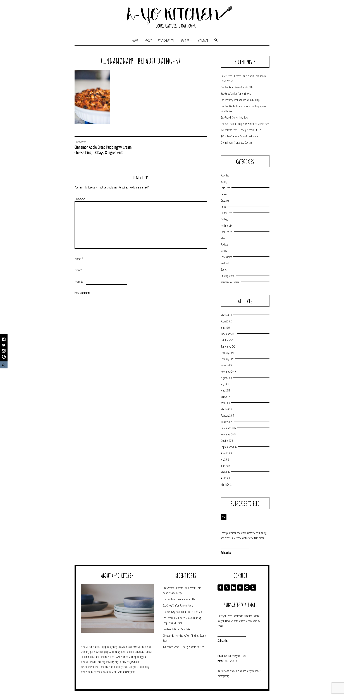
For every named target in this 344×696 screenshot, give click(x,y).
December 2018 (228, 428)
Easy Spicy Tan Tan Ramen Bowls (236, 94)
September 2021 (228, 346)
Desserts (224, 194)
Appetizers (225, 175)
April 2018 (225, 478)
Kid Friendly (226, 226)
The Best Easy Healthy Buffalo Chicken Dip (240, 100)
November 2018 (228, 434)
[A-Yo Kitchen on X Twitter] (227, 587)
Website (79, 281)
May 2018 (225, 472)
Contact (203, 40)
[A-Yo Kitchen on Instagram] (240, 587)
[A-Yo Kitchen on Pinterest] (247, 587)
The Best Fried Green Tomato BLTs (237, 87)
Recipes (184, 40)
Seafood (225, 263)
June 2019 (225, 390)
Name (79, 259)
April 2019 (225, 403)
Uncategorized (227, 276)
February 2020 (227, 359)
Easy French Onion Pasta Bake (234, 117)
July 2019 (225, 384)
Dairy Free (225, 188)
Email (78, 270)
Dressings (225, 200)
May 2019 (225, 397)
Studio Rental (166, 40)
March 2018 (226, 485)
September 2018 (228, 447)
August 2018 (226, 453)
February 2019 (227, 415)
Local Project (226, 232)
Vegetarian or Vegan (230, 282)
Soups (223, 270)
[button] (216, 40)
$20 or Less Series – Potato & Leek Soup (239, 136)
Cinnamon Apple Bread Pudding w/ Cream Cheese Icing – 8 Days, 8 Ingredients (103, 147)
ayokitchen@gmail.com (235, 656)
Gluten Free (226, 213)
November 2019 (228, 372)
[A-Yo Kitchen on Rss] (253, 587)
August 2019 (226, 378)
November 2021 (228, 334)
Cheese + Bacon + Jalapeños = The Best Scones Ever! (245, 124)
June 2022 (225, 328)
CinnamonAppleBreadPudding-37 (141, 61)
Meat (223, 238)
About (148, 40)
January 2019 (226, 422)
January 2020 (226, 365)
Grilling (224, 219)
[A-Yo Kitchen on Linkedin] (233, 587)
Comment (80, 198)
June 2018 (225, 466)
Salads (224, 251)
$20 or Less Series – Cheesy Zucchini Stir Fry (241, 130)
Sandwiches (226, 257)
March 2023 (226, 315)
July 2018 (225, 459)
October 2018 (227, 441)
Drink (223, 207)
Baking (224, 182)
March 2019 (226, 409)
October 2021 (227, 340)
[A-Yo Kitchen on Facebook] (220, 587)
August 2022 (226, 321)
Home (135, 40)
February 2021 (227, 353)
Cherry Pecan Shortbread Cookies (236, 143)
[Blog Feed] (223, 517)
